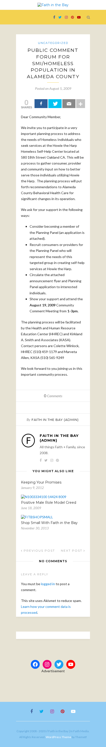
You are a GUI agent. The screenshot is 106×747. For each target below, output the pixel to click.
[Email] (68, 103)
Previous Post (38, 550)
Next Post (72, 550)
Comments (53, 396)
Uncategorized (53, 43)
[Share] (41, 103)
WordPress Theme (58, 737)
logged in (48, 584)
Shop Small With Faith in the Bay (49, 523)
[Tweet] (54, 103)
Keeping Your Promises (41, 482)
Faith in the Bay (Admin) (55, 420)
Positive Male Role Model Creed (48, 502)
